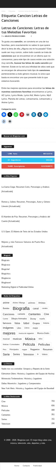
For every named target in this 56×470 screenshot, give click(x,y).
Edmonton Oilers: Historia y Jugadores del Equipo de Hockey (28, 374)
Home (16, 465)
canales (45, 308)
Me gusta (47, 154)
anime (6, 302)
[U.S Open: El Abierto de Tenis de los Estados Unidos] (28, 226)
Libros (26, 328)
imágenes (8, 327)
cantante (21, 314)
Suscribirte (46, 166)
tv (38, 354)
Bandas (6, 308)
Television (28, 354)
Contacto (26, 465)
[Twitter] (31, 449)
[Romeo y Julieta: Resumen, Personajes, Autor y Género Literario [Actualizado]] (28, 197)
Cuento (5, 319)
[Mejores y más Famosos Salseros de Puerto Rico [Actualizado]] (28, 237)
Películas (44, 344)
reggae (24, 349)
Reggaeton (35, 349)
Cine (46, 314)
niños (40, 339)
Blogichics (5, 274)
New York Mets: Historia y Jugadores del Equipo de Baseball (27, 388)
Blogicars (5, 260)
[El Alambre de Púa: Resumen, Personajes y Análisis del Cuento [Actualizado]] (28, 212)
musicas (17, 339)
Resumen (47, 349)
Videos (44, 354)
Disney (33, 319)
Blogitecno (6, 278)
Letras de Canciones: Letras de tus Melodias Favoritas (25, 30)
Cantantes (34, 314)
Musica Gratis (43, 333)
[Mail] (25, 449)
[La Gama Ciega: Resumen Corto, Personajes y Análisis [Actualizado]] (28, 182)
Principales (14, 349)
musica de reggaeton (26, 333)
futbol (26, 323)
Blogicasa (5, 265)
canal (36, 308)
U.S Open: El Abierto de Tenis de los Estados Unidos (24, 231)
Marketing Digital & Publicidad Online (17, 287)
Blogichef (5, 269)
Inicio (3, 11)
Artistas (41, 303)
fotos (17, 323)
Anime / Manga (19, 303)
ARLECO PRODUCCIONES (15, 36)
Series (16, 354)
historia (46, 323)
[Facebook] (18, 449)
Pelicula (29, 344)
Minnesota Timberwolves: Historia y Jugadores (21, 378)
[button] (51, 4)
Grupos (36, 323)
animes (31, 303)
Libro (19, 328)
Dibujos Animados (19, 318)
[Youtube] (38, 449)
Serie (6, 354)
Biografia (21, 308)
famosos (7, 323)
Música (30, 339)
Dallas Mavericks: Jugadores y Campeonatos (21, 383)
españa (42, 319)
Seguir (49, 160)
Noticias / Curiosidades (11, 344)
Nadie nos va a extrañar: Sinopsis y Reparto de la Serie (25, 369)
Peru (4, 349)
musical (6, 339)
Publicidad (37, 465)
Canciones (8, 314)
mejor (35, 328)
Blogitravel (6, 282)
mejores (9, 333)
